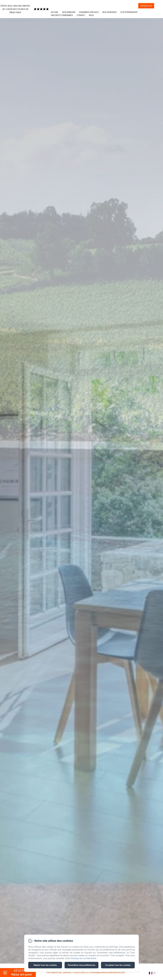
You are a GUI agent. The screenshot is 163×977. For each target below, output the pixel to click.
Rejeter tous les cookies (45, 965)
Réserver (146, 5)
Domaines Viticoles (89, 12)
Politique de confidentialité (83, 958)
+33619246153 (80, 972)
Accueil (54, 12)
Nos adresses (109, 12)
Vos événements (128, 12)
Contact (81, 15)
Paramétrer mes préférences (81, 965)
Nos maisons (68, 12)
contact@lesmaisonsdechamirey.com (107, 972)
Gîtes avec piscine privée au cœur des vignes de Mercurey (15, 9)
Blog (91, 15)
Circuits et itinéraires (62, 15)
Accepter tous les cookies (118, 965)
